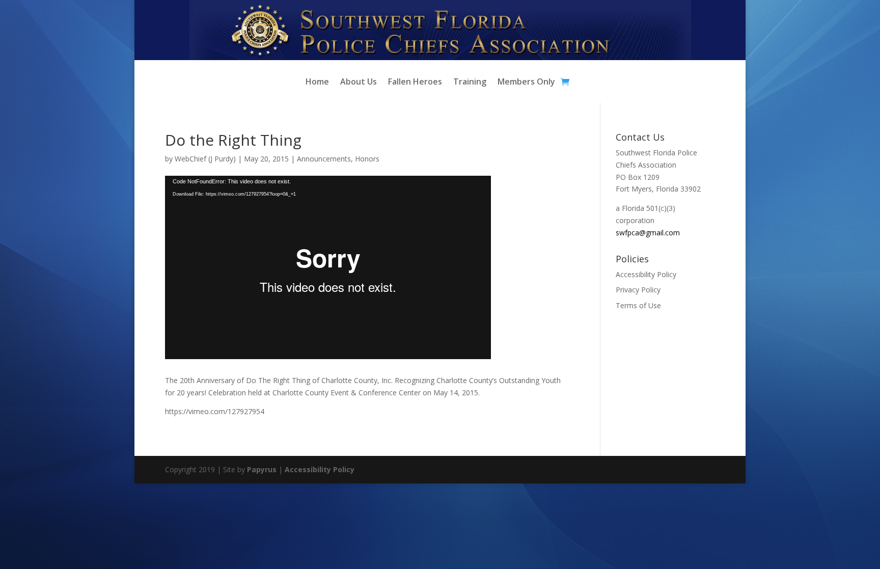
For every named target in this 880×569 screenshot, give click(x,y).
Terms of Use (638, 305)
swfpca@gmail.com (648, 232)
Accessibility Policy (646, 274)
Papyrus (262, 469)
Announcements (324, 159)
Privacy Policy (638, 289)
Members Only (526, 82)
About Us (358, 82)
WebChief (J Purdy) (205, 159)
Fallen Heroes (415, 82)
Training (469, 82)
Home (317, 82)
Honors (367, 159)
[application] (328, 267)
